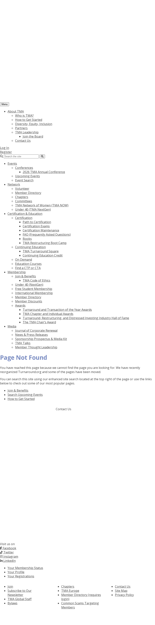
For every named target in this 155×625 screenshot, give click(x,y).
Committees (23, 201)
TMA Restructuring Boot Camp (45, 243)
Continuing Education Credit (43, 255)
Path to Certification (37, 222)
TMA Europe (70, 591)
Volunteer (22, 189)
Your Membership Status (25, 568)
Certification (23, 218)
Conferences (24, 168)
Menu (5, 104)
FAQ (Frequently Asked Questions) (47, 234)
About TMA (16, 111)
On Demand (23, 259)
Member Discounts (28, 301)
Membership (17, 272)
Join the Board (33, 136)
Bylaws (12, 603)
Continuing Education (30, 247)
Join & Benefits (25, 276)
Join (10, 586)
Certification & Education (25, 214)
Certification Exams (36, 226)
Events (12, 163)
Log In (4, 148)
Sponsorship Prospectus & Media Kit (41, 339)
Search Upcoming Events (25, 395)
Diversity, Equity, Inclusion (33, 124)
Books (27, 239)
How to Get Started (28, 120)
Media (12, 326)
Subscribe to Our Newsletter (20, 593)
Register (6, 152)
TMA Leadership (27, 132)
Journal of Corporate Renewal (36, 330)
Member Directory (28, 193)
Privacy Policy (124, 595)
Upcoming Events (27, 176)
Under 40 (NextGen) (29, 285)
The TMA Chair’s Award (39, 322)
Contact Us (23, 141)
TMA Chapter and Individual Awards (48, 314)
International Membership (34, 293)
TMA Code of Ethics (36, 280)
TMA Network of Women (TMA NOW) (41, 205)
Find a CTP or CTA (28, 268)
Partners (21, 128)
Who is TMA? (24, 115)
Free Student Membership (33, 289)
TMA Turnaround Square (41, 251)
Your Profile (16, 572)
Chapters (21, 197)
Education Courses (28, 264)
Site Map (121, 591)
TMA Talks (22, 343)
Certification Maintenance (41, 230)
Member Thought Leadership (36, 347)
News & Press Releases (31, 335)
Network (14, 184)
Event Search (24, 180)
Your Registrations (21, 576)
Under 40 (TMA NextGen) (33, 209)
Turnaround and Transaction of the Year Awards (57, 310)
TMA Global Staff (20, 599)
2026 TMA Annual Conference (44, 172)
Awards (20, 305)
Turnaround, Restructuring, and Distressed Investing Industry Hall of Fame (76, 318)
